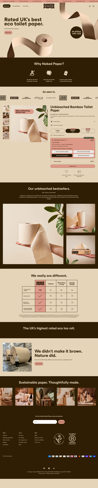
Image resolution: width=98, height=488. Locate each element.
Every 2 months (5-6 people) (62, 151)
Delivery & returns (39, 437)
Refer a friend (6, 440)
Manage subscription (8, 437)
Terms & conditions (39, 440)
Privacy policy (41, 473)
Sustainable (52, 192)
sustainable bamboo (32, 197)
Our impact (21, 437)
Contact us (37, 442)
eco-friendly (35, 195)
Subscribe (61, 421)
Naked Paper (9, 456)
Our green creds (22, 442)
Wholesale (5, 444)
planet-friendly (49, 197)
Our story (25, 6)
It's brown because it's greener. (11, 28)
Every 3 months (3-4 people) (83, 151)
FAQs (36, 435)
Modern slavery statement (53, 473)
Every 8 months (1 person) (83, 155)
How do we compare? (58, 125)
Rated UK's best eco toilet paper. (23, 21)
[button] (6, 108)
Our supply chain (23, 440)
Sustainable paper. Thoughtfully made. (49, 382)
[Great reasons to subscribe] (66, 140)
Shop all (5, 435)
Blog (20, 444)
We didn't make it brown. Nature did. (58, 353)
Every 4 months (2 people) (62, 155)
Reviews (5, 442)
